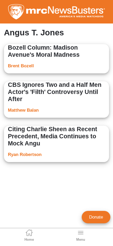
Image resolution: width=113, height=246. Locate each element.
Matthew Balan (23, 110)
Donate (96, 217)
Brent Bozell (21, 65)
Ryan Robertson (25, 154)
